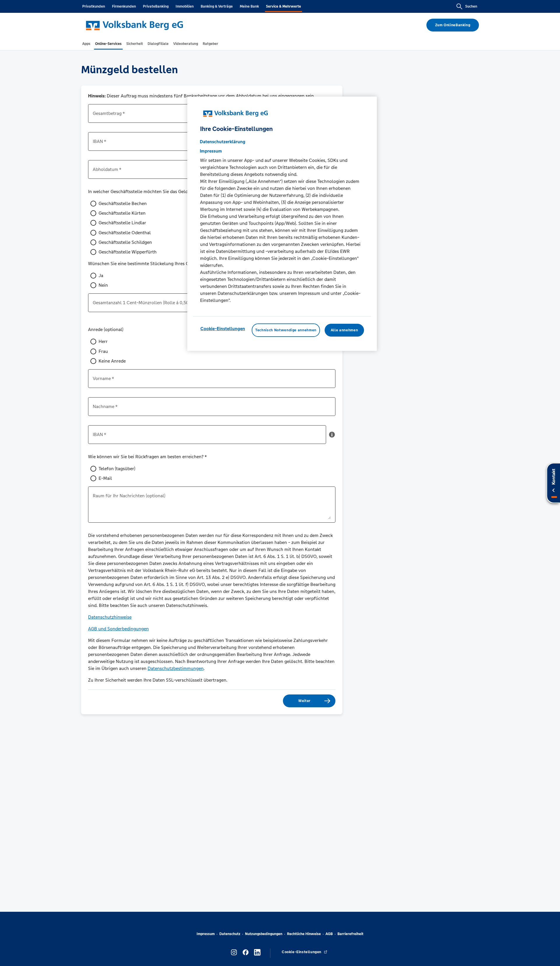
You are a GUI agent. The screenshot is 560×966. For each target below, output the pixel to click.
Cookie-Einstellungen (222, 328)
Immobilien (185, 6)
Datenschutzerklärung (222, 141)
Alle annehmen (344, 330)
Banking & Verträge (217, 6)
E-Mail (105, 478)
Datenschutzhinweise (110, 617)
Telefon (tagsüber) (117, 468)
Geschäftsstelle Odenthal (125, 232)
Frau (103, 351)
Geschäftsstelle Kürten (122, 213)
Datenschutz (229, 934)
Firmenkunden (124, 6)
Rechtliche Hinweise (304, 934)
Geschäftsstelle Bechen (123, 203)
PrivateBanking (156, 6)
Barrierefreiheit (350, 934)
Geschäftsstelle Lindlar (122, 222)
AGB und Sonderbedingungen (118, 628)
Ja (101, 275)
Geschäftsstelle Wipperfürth (128, 252)
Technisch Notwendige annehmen (285, 330)
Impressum (206, 934)
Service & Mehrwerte (283, 6)
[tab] (86, 44)
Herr (103, 341)
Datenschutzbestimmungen (176, 668)
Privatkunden (93, 6)
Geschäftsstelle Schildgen (125, 242)
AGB (329, 934)
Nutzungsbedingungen (263, 934)
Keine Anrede (112, 361)
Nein (103, 285)
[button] (331, 436)
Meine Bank (249, 6)
